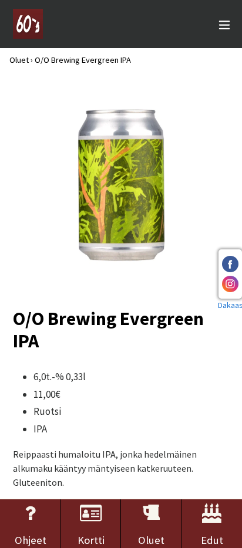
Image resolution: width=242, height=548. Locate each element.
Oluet (19, 60)
